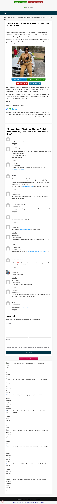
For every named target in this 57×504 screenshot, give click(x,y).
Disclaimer (27, 502)
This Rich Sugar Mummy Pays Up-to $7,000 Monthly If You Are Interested (32, 395)
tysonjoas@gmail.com (24, 229)
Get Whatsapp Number (37, 79)
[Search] (51, 13)
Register (42, 502)
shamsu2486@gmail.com (18, 169)
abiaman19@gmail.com (29, 307)
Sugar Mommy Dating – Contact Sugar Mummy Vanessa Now (29, 363)
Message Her (36, 83)
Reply (14, 144)
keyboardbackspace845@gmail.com (37, 251)
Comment (9, 323)
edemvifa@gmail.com (27, 186)
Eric (13, 192)
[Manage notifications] (2, 501)
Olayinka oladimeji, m (17, 204)
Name (8, 333)
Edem (13, 175)
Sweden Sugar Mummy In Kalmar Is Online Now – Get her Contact (30, 379)
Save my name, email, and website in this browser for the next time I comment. (27, 347)
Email (31, 333)
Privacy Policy (35, 502)
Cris (13, 270)
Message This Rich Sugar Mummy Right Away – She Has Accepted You (31, 463)
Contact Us (20, 502)
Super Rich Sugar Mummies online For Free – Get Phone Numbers (29, 479)
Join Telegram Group (19, 79)
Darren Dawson (16, 259)
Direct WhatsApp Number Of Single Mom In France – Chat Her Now (30, 430)
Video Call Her (23, 83)
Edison (13, 290)
